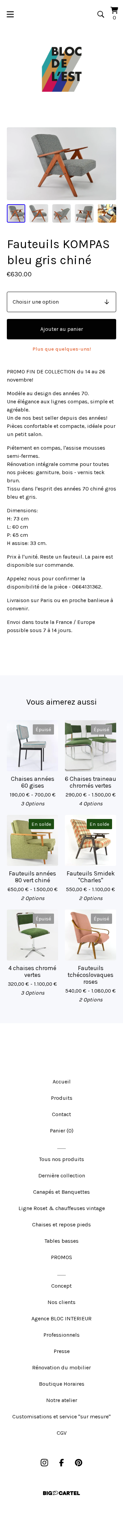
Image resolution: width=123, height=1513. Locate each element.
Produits (61, 1098)
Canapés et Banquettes (61, 1192)
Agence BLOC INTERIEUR (61, 1318)
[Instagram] (44, 1463)
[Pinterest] (78, 1463)
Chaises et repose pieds (61, 1224)
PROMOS (61, 1257)
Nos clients (61, 1302)
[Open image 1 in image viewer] (61, 163)
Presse (62, 1351)
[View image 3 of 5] (61, 213)
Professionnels (61, 1335)
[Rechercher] (101, 14)
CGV (62, 1433)
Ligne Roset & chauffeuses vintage (61, 1208)
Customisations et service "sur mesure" (61, 1416)
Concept (61, 1286)
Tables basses (61, 1241)
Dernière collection (61, 1175)
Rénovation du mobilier (61, 1367)
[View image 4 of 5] (84, 213)
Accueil (62, 1081)
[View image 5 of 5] (107, 213)
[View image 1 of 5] (16, 213)
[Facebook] (61, 1463)
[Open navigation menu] (10, 14)
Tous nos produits (61, 1159)
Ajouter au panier (61, 329)
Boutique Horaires (61, 1384)
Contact (61, 1114)
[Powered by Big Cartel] (61, 1493)
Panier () (61, 1130)
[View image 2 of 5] (38, 213)
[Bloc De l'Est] (61, 69)
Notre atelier (61, 1400)
